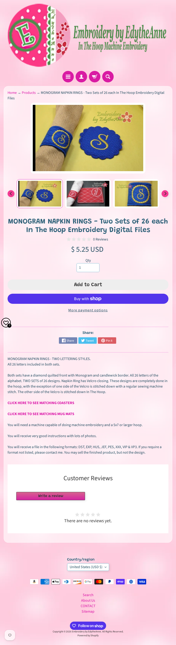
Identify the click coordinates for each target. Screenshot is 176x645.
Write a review (50, 496)
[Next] (165, 193)
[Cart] (94, 76)
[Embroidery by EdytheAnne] (88, 35)
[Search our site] (108, 76)
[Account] (81, 76)
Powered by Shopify (88, 635)
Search (88, 595)
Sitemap (88, 611)
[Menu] (68, 76)
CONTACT (88, 606)
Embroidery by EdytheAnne (86, 631)
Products (29, 92)
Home (12, 92)
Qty (88, 260)
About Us (88, 600)
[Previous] (11, 193)
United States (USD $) (86, 567)
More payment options (88, 310)
